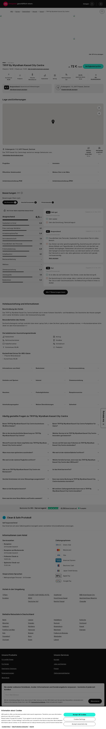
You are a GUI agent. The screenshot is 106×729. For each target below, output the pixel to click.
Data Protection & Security (20, 726)
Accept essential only (79, 724)
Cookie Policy (6, 726)
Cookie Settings (79, 719)
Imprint (32, 726)
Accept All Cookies (79, 714)
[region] (53, 717)
